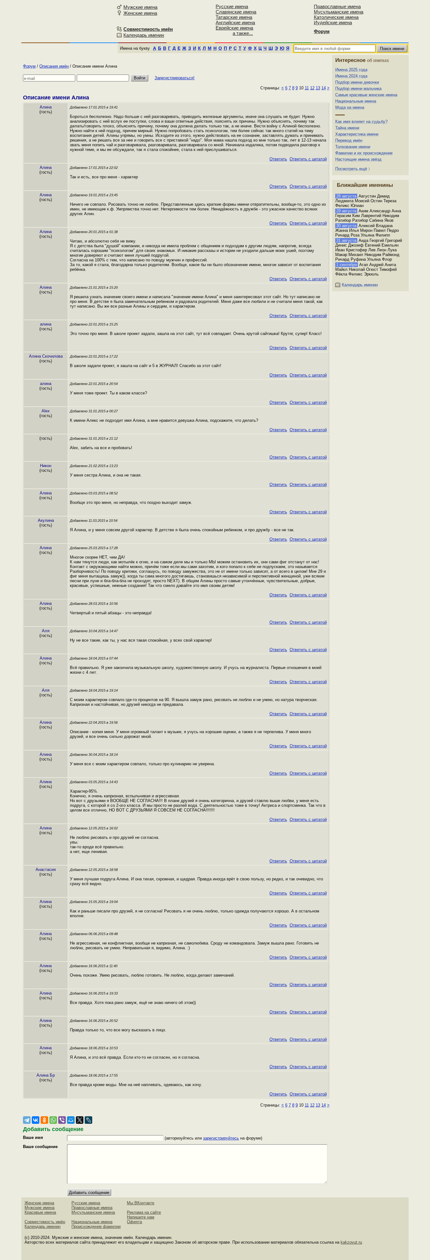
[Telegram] (27, 1120)
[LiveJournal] (88, 1120)
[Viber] (62, 1120)
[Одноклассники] (44, 1120)
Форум (29, 66)
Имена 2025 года (351, 69)
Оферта (134, 1221)
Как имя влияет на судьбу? (361, 121)
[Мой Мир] (71, 1120)
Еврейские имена (234, 28)
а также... (243, 33)
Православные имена (337, 6)
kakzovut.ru (351, 1242)
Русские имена (232, 6)
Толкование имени (352, 146)
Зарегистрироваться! (175, 77)
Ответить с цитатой (308, 159)
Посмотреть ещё (351, 168)
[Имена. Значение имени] (68, 21)
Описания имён (54, 66)
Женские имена (140, 13)
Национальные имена (355, 101)
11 (307, 88)
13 (318, 88)
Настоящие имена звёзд (358, 159)
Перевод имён (348, 140)
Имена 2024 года (351, 76)
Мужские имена (140, 7)
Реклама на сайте (144, 1212)
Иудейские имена (333, 22)
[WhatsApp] (53, 1120)
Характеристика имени (356, 134)
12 (312, 88)
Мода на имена (349, 107)
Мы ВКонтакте (140, 1203)
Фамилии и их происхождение (364, 153)
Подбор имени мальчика (358, 88)
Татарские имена (234, 17)
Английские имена (235, 22)
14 (323, 88)
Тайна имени (347, 127)
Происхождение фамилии (96, 1226)
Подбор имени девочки (357, 82)
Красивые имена (40, 1212)
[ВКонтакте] (35, 1120)
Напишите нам (140, 1217)
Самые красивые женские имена (366, 94)
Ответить (278, 159)
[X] (79, 1120)
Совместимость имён (45, 1221)
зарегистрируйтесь (221, 1138)
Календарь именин (143, 35)
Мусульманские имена (338, 11)
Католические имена (336, 17)
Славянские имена (236, 11)
